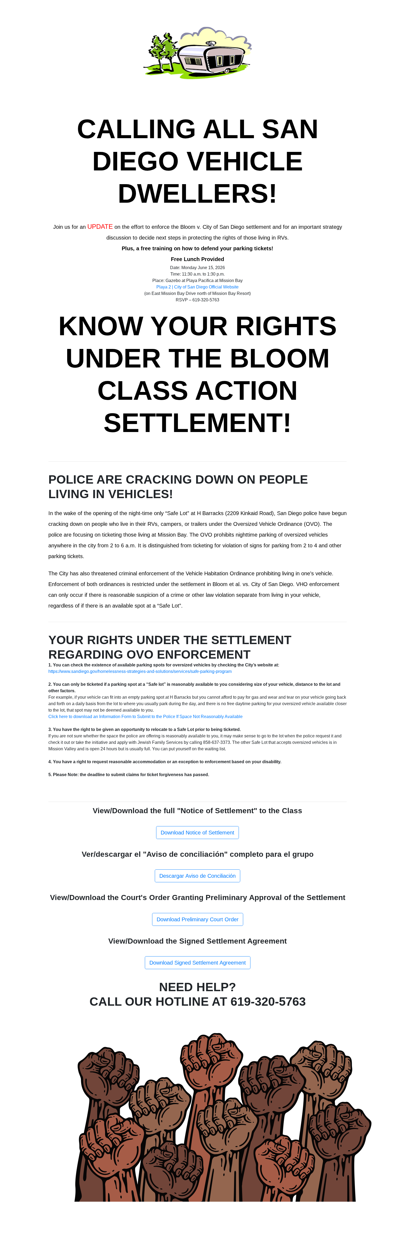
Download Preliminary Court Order (198, 919)
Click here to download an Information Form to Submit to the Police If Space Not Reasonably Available (145, 716)
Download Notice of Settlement (197, 833)
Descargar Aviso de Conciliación (197, 876)
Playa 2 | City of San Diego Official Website (197, 287)
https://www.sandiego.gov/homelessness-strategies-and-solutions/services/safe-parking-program (140, 671)
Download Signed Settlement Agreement (197, 963)
